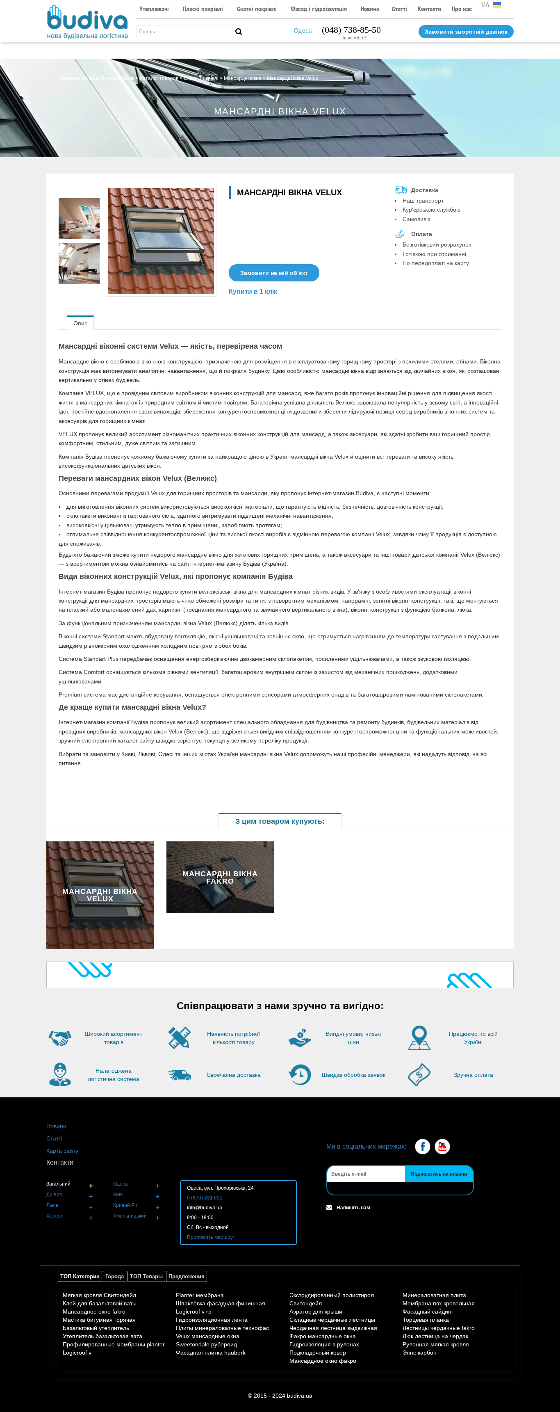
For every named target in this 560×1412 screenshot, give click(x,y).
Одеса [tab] (120, 1184)
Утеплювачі (154, 8)
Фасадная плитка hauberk (211, 1352)
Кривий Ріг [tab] (125, 1205)
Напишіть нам (353, 1208)
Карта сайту (62, 1150)
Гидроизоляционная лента (212, 1319)
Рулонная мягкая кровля (436, 1344)
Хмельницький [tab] (130, 1216)
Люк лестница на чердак (435, 1336)
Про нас (462, 8)
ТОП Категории (80, 1276)
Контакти (429, 8)
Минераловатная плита (434, 1295)
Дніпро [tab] (54, 1194)
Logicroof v (77, 1352)
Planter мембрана (200, 1295)
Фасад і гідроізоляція (319, 8)
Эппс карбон (420, 1352)
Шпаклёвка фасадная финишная (220, 1303)
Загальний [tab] (58, 1184)
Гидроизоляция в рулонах (324, 1344)
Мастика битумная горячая (99, 1319)
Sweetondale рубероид (206, 1344)
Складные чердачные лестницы (332, 1319)
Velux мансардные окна (207, 1336)
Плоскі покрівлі (203, 8)
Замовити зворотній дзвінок (466, 31)
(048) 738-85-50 (351, 30)
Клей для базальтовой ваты (100, 1303)
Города (114, 1276)
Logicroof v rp (194, 1311)
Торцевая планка (426, 1319)
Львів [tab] (52, 1205)
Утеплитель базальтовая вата (102, 1336)
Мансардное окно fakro (94, 1311)
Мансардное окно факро (322, 1360)
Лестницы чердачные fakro (439, 1328)
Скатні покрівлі (257, 8)
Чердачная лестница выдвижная (333, 1328)
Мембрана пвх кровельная (439, 1303)
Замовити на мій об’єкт (274, 273)
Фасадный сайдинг (428, 1311)
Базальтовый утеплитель (96, 1328)
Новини (370, 8)
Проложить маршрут (211, 1237)
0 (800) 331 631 (205, 1198)
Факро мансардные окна (322, 1336)
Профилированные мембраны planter (114, 1344)
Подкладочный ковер (317, 1352)
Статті (399, 8)
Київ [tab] (118, 1194)
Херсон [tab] (55, 1216)
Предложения (186, 1276)
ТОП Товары (146, 1276)
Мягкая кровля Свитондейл (99, 1295)
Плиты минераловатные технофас (222, 1328)
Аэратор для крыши (315, 1311)
